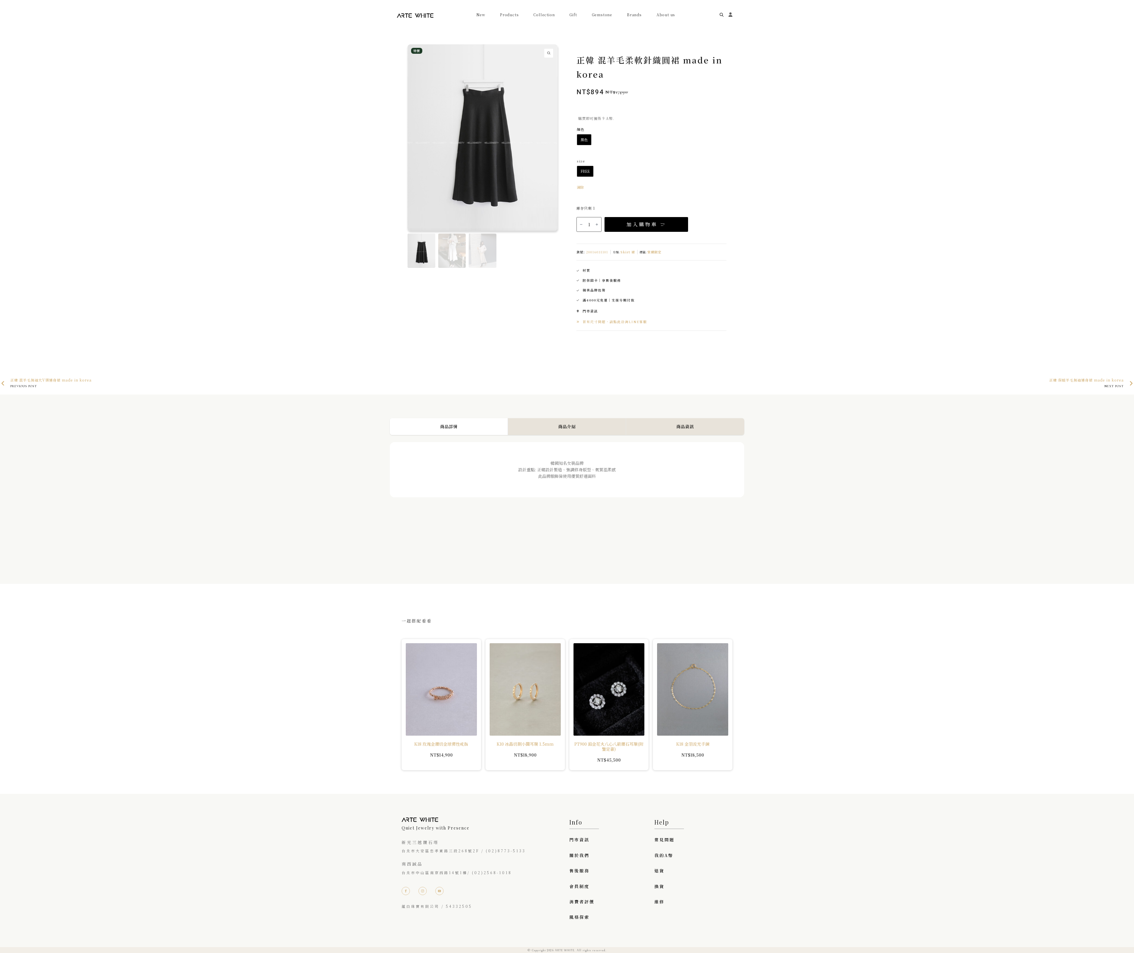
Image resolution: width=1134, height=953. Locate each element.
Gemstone (602, 14)
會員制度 (579, 886)
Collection (544, 14)
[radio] (584, 139)
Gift (573, 14)
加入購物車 (642, 224)
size (581, 161)
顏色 (580, 129)
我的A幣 (663, 855)
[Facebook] (406, 891)
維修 (659, 902)
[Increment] (597, 224)
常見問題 (664, 840)
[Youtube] (439, 891)
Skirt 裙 (627, 252)
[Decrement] (581, 224)
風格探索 (579, 917)
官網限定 (654, 252)
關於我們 (579, 855)
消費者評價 (581, 902)
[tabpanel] (567, 501)
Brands (634, 14)
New (480, 14)
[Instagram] (422, 891)
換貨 (659, 886)
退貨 (659, 871)
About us (665, 14)
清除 (580, 187)
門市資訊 (579, 840)
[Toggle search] (721, 15)
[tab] (449, 426)
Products (509, 14)
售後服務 (579, 871)
